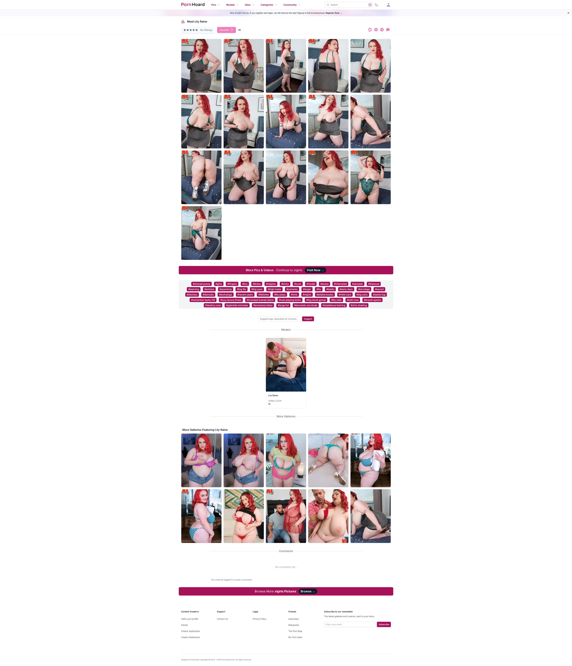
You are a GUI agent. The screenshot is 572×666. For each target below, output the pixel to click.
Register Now (334, 13)
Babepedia (293, 625)
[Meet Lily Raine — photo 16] (201, 233)
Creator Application (190, 631)
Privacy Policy (259, 619)
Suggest (308, 319)
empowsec (293, 619)
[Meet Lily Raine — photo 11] (201, 177)
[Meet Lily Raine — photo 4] (328, 66)
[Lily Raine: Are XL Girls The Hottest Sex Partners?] (286, 516)
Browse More (275, 591)
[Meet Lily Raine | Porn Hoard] (370, 30)
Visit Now (315, 270)
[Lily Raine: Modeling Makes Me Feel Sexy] (286, 460)
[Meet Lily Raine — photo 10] (370, 121)
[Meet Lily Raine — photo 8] (286, 121)
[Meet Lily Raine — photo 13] (286, 177)
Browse (308, 591)
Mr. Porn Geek (295, 637)
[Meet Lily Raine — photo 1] (201, 66)
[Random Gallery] (239, 29)
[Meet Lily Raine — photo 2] (244, 66)
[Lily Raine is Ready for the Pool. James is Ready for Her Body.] (370, 460)
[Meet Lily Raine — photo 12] (244, 177)
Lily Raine (273, 395)
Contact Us (222, 619)
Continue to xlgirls (274, 270)
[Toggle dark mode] (377, 5)
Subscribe (384, 624)
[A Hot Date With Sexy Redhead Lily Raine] (328, 516)
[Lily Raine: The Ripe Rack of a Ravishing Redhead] (201, 460)
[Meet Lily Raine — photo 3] (286, 66)
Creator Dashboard (190, 637)
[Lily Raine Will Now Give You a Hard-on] (244, 516)
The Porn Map (295, 631)
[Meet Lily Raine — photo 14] (328, 177)
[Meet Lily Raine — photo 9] (328, 121)
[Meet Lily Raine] (370, 516)
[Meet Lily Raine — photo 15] (370, 177)
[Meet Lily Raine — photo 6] (201, 121)
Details (184, 625)
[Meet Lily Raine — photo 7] (244, 121)
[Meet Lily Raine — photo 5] (370, 66)
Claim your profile (189, 619)
